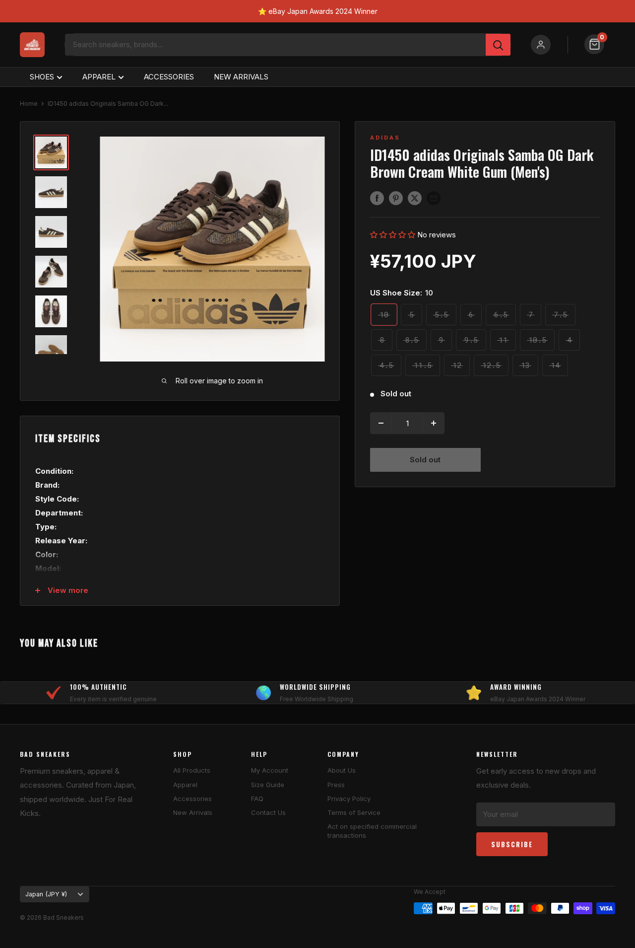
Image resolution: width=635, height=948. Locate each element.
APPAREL (99, 76)
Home (29, 103)
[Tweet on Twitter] (415, 198)
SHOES (42, 76)
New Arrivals (192, 812)
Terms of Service (354, 812)
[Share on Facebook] (377, 198)
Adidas (385, 137)
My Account (269, 770)
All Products (191, 770)
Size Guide (267, 785)
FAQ (257, 798)
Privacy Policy (349, 798)
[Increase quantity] (433, 423)
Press (336, 785)
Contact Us (268, 812)
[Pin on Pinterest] (396, 198)
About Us (341, 770)
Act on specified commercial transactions (372, 830)
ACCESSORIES (169, 76)
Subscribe (512, 844)
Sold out (425, 459)
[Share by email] (434, 198)
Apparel (185, 785)
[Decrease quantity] (381, 423)
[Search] (498, 45)
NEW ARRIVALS (241, 76)
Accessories (192, 798)
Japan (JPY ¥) (46, 894)
